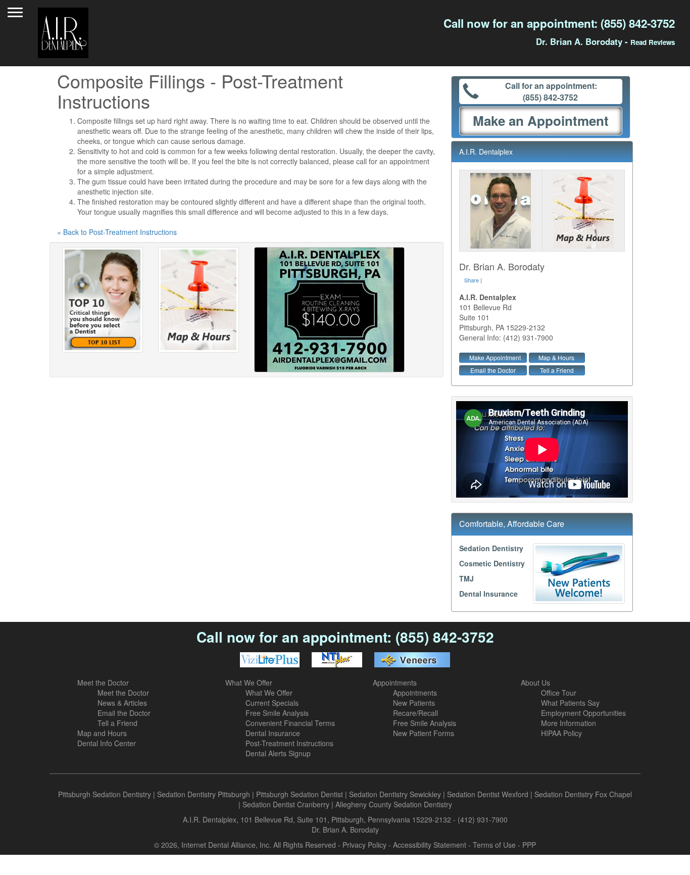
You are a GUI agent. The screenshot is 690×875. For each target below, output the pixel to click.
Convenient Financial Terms (290, 723)
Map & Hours (556, 357)
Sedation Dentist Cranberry (285, 804)
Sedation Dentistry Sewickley (395, 794)
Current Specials (272, 703)
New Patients (414, 703)
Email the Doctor (493, 370)
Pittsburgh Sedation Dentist (299, 794)
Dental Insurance (488, 594)
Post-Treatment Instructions (289, 743)
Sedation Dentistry (491, 548)
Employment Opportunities (583, 713)
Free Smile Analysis (277, 713)
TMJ (466, 578)
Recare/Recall (415, 713)
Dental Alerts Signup (278, 753)
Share (471, 280)
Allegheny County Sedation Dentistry (393, 804)
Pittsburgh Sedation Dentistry (104, 794)
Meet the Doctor (103, 682)
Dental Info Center (106, 743)
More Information (568, 723)
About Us (535, 682)
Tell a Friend (557, 370)
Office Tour (558, 693)
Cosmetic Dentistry (492, 563)
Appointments (395, 682)
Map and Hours (102, 733)
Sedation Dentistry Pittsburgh (203, 794)
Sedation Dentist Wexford (487, 794)
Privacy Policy (364, 845)
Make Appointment (495, 357)
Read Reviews (652, 42)
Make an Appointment (541, 120)
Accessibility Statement (429, 845)
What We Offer (248, 682)
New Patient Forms (423, 733)
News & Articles (122, 703)
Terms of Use (494, 845)
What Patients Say (570, 703)
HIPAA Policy (561, 733)
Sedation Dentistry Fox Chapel (583, 794)
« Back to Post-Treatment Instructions (117, 232)
